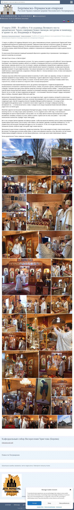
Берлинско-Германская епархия (46, 9)
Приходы (17, 505)
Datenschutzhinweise (49, 507)
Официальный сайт (7, 443)
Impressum (59, 507)
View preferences (64, 503)
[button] (70, 490)
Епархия (8, 505)
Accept (34, 503)
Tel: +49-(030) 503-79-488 (9, 16)
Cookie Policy (40, 507)
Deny (49, 503)
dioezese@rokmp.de (40, 16)
